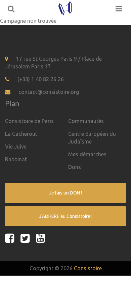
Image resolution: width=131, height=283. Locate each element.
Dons (74, 167)
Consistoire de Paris (29, 121)
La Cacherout (21, 134)
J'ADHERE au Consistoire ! (65, 216)
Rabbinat (16, 159)
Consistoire (88, 268)
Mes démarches (87, 154)
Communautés (86, 121)
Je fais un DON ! (65, 192)
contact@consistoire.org (48, 92)
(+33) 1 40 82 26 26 (40, 79)
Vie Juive (16, 147)
